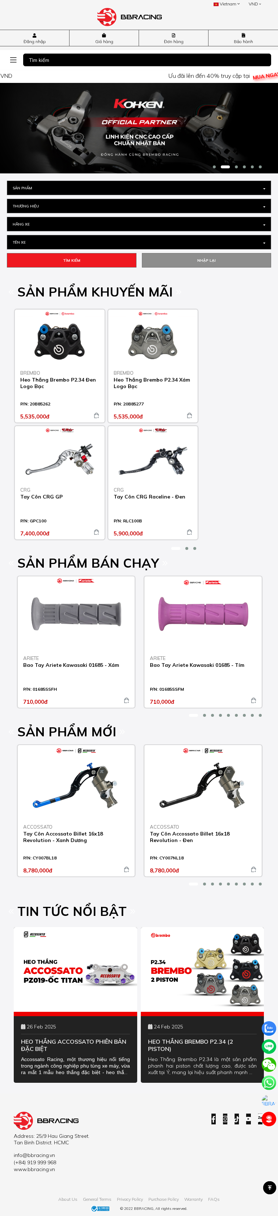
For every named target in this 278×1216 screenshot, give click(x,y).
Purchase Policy (163, 1199)
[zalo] (269, 1028)
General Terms (97, 1199)
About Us (67, 1199)
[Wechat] (269, 1064)
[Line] (269, 1046)
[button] (214, 167)
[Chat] (269, 1101)
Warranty (193, 1199)
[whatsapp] (269, 1083)
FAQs (214, 1199)
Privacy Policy (130, 1199)
